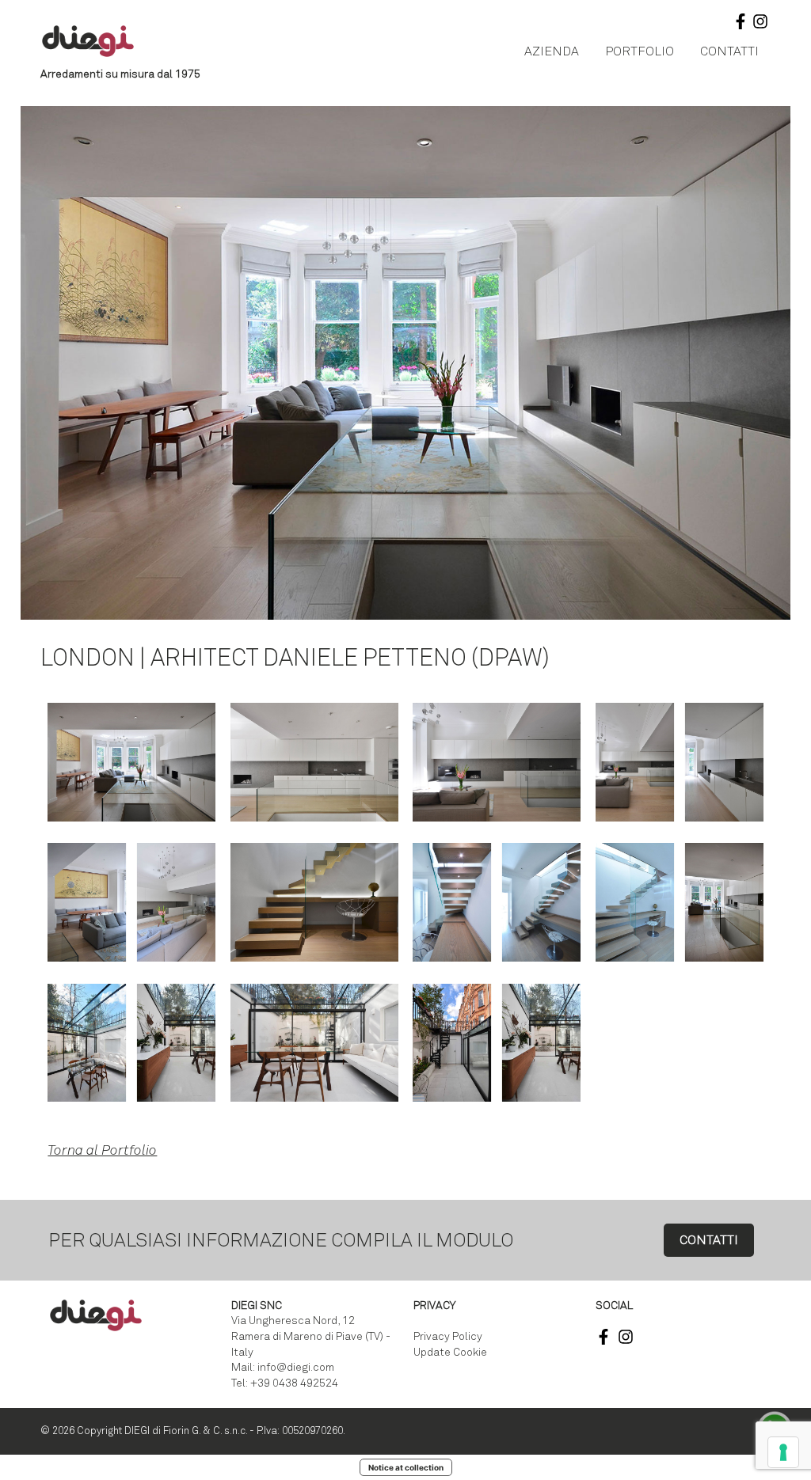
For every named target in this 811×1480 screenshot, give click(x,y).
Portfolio (639, 51)
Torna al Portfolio (102, 1150)
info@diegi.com (295, 1367)
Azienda (551, 51)
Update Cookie (450, 1352)
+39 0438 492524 (294, 1383)
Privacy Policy (447, 1336)
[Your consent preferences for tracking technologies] (783, 1452)
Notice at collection (406, 1467)
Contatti (729, 51)
